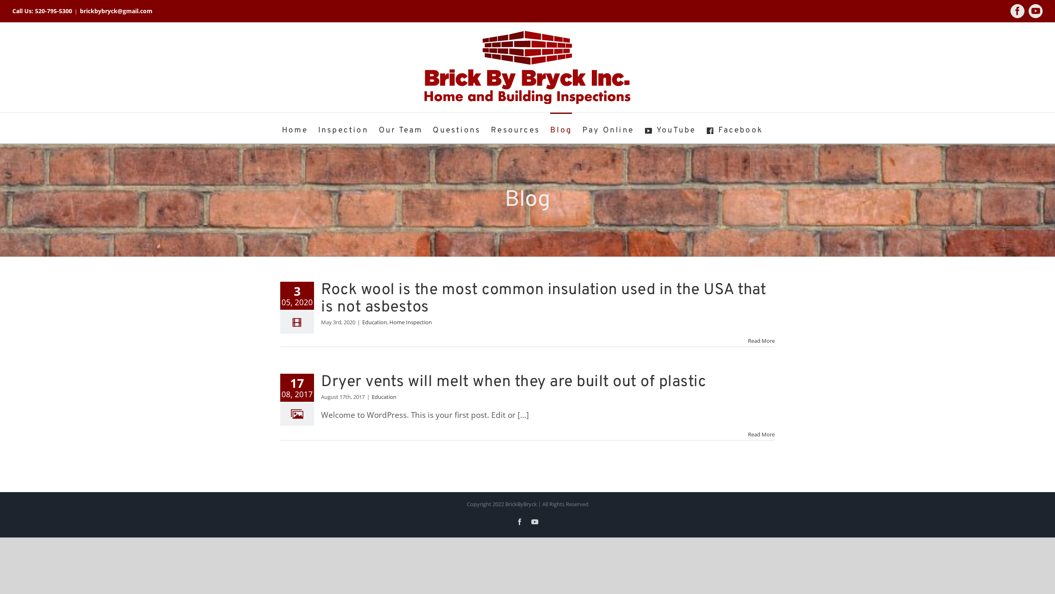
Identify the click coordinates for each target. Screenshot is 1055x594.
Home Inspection (410, 322)
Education (374, 322)
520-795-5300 (53, 11)
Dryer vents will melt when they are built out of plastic (513, 382)
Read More (761, 340)
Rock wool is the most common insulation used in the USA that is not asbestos (543, 299)
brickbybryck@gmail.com (116, 11)
